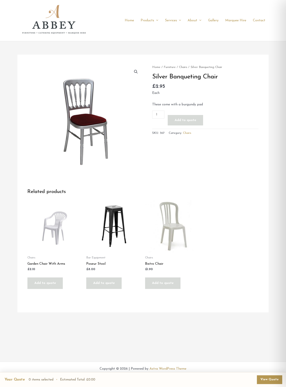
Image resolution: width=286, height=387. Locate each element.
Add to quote (185, 120)
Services (171, 20)
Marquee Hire (235, 20)
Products (147, 20)
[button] (156, 20)
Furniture (170, 67)
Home (129, 20)
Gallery (213, 20)
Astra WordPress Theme (167, 368)
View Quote (269, 379)
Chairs (183, 67)
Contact (259, 20)
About (192, 20)
